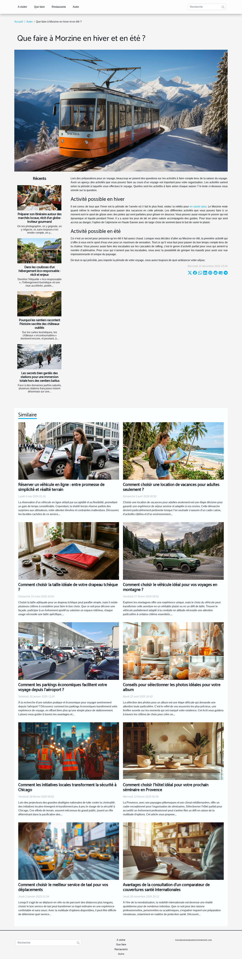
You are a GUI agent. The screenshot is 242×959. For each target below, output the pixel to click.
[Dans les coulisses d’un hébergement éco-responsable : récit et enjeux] (39, 250)
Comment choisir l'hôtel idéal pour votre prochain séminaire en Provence (165, 787)
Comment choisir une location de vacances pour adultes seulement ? (171, 487)
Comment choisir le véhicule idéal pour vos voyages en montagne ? (170, 587)
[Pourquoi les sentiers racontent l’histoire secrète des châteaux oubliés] (39, 303)
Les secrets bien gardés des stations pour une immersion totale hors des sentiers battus (40, 377)
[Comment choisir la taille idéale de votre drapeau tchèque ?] (68, 550)
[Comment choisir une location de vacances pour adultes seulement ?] (173, 450)
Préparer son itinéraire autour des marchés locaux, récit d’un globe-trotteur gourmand (40, 218)
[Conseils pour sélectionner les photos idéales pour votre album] (173, 650)
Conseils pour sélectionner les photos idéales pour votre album (171, 687)
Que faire (39, 6)
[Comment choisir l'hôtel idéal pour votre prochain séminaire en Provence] (173, 750)
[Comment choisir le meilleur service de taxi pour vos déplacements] (68, 851)
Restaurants (59, 6)
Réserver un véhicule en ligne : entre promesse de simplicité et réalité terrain (61, 487)
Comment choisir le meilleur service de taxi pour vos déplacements (63, 887)
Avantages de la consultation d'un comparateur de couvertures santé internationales (166, 887)
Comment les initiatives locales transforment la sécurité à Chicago (67, 787)
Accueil (18, 21)
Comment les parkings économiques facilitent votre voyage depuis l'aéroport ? (62, 687)
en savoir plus (198, 206)
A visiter (22, 6)
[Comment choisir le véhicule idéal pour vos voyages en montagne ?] (173, 550)
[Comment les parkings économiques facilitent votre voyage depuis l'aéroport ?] (68, 650)
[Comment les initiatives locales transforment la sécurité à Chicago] (68, 750)
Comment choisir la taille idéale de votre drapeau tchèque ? (68, 587)
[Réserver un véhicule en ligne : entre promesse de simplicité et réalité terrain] (68, 450)
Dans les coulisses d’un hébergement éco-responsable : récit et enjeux (39, 271)
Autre (76, 6)
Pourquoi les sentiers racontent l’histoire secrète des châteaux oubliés (39, 324)
